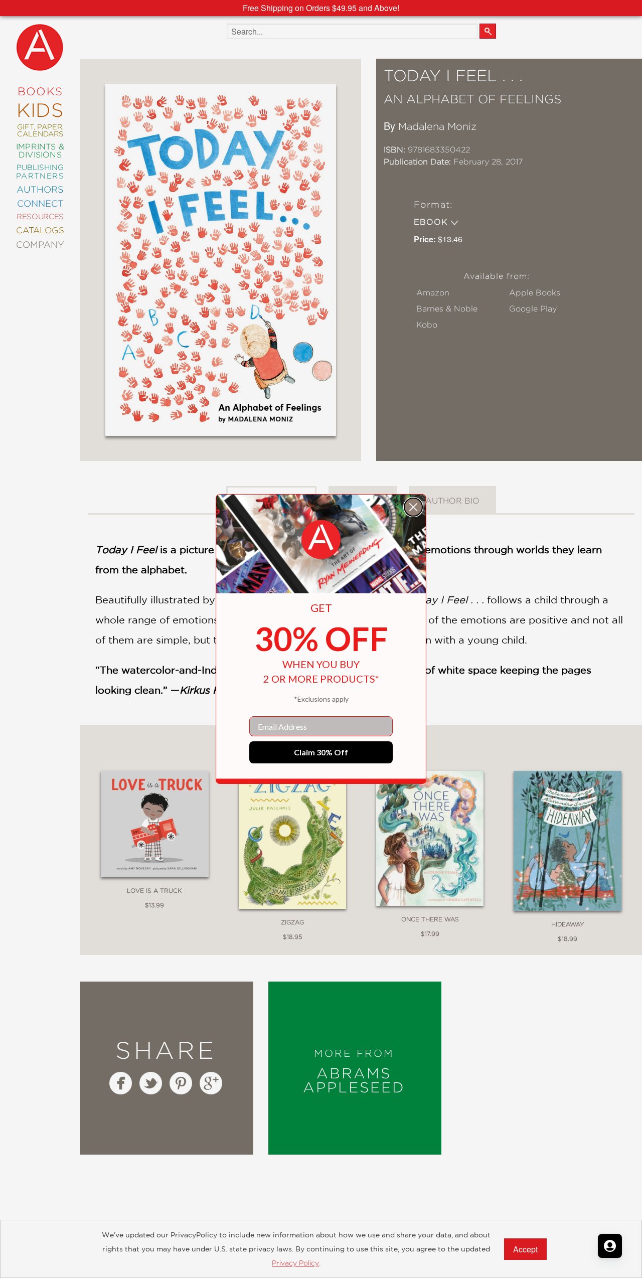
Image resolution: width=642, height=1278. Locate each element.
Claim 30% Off (321, 752)
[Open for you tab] (610, 1246)
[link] (321, 540)
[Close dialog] (413, 507)
